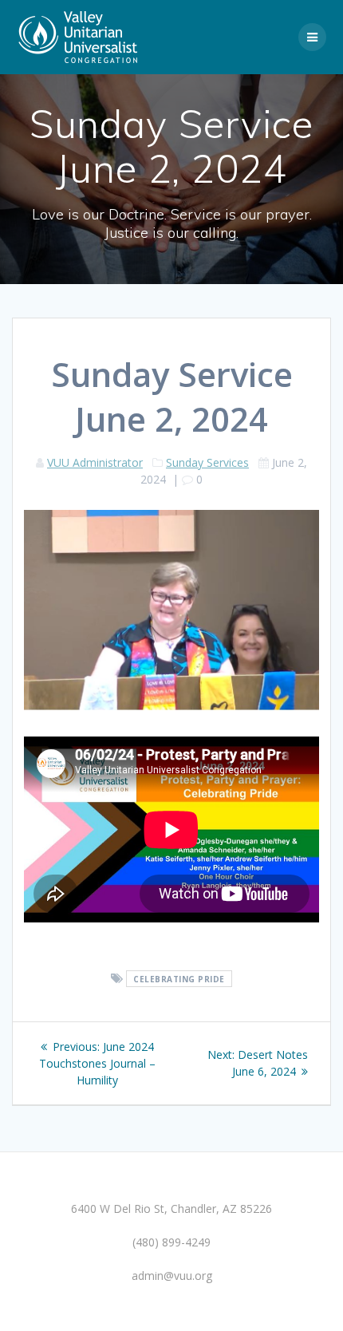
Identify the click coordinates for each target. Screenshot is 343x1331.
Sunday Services (207, 462)
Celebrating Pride (179, 979)
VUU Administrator (95, 462)
